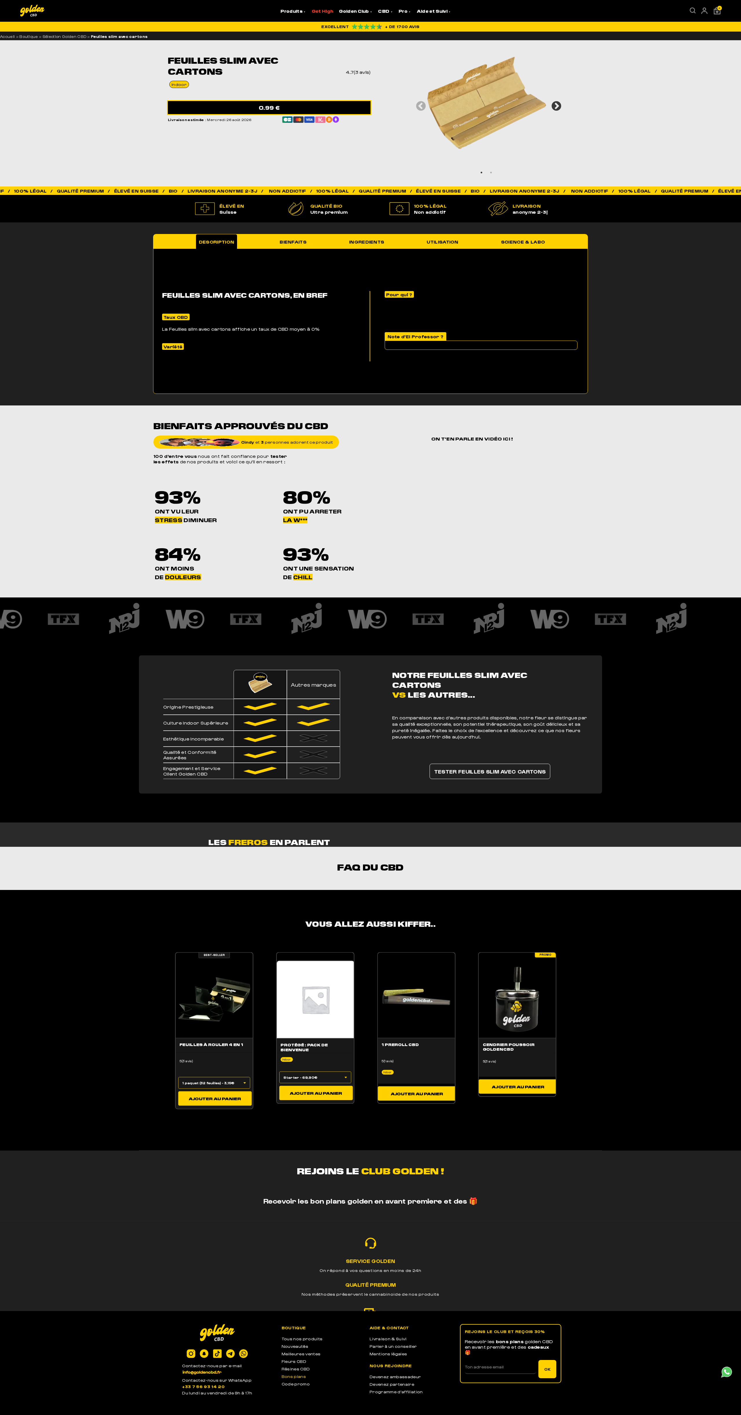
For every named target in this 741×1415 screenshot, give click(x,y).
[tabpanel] (486, 103)
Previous (418, 104)
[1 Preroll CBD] (416, 999)
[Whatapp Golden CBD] (243, 1354)
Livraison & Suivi (388, 1338)
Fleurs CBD (294, 1361)
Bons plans (294, 1376)
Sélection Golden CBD (64, 36)
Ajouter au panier (215, 1098)
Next (554, 104)
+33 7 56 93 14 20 (203, 1386)
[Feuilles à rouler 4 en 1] (214, 999)
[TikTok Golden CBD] (217, 1354)
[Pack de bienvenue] (315, 999)
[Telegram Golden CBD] (230, 1354)
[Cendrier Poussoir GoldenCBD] (517, 999)
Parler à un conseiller (393, 1346)
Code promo (296, 1383)
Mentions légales (388, 1353)
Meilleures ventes (301, 1353)
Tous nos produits (302, 1338)
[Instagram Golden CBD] (191, 1354)
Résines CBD (296, 1368)
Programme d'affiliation (396, 1391)
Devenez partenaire (392, 1384)
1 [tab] (481, 172)
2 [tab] (491, 172)
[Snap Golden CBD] (204, 1354)
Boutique (28, 36)
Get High (322, 11)
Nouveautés (295, 1346)
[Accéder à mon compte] (704, 12)
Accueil (7, 36)
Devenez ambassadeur (395, 1376)
